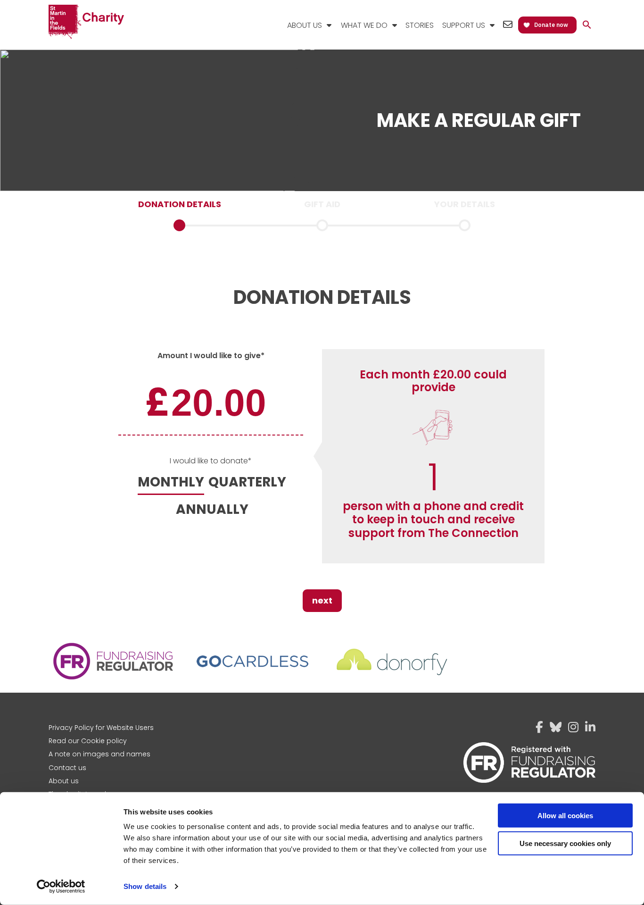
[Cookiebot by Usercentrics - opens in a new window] (61, 887)
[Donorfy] (392, 679)
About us (64, 781)
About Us (304, 25)
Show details (145, 886)
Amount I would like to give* (210, 355)
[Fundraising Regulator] (113, 679)
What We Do (364, 25)
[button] (586, 25)
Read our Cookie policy (88, 741)
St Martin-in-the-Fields (86, 22)
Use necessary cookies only (565, 843)
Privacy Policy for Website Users (101, 727)
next (322, 600)
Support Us (463, 25)
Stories (419, 25)
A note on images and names (99, 754)
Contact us (67, 767)
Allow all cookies (565, 816)
